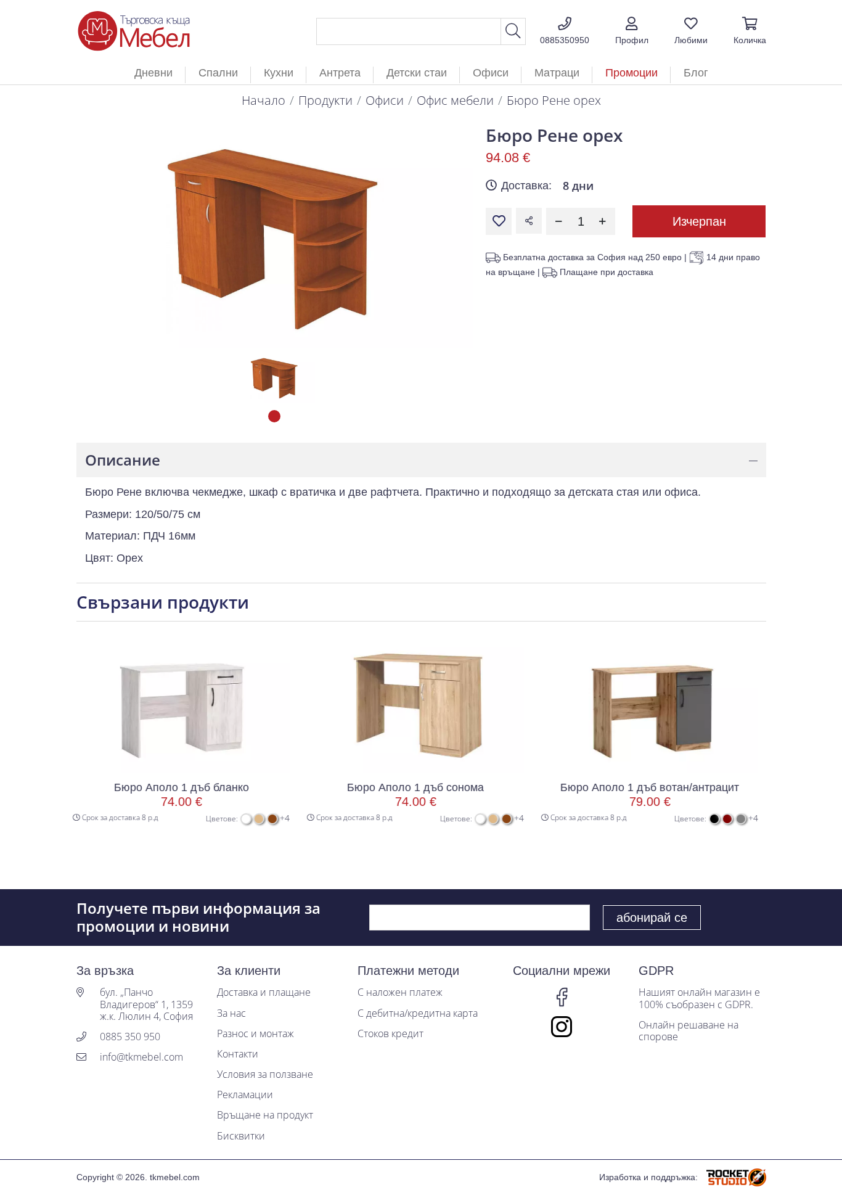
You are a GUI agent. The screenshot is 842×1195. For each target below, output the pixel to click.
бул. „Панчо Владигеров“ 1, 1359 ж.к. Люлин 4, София (146, 1004)
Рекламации (245, 1095)
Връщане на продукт (265, 1115)
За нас (231, 1013)
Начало (263, 100)
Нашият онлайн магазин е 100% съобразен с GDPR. (699, 998)
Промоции (631, 73)
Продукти (325, 100)
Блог (696, 73)
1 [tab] (274, 416)
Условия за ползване (265, 1074)
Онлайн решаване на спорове (688, 1031)
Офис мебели (455, 100)
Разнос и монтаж (255, 1034)
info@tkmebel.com (141, 1057)
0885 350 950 (130, 1037)
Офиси (385, 100)
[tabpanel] (274, 378)
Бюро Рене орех (554, 100)
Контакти (237, 1054)
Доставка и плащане (264, 992)
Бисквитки (241, 1136)
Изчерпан (699, 221)
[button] (631, 31)
